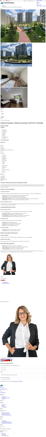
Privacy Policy (20, 381)
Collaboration (4, 404)
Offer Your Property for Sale (6, 397)
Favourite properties (30, 0)
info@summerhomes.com (6, 283)
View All (1, 400)
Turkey (31, 237)
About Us (3, 405)
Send (2, 383)
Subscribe (1, 431)
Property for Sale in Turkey (6, 412)
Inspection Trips (4, 420)
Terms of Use (15, 381)
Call (6, 285)
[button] (37, 1)
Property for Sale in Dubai (5, 413)
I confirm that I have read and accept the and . (11, 381)
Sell (37, 3)
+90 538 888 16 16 (5, 282)
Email (2, 285)
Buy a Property (4, 396)
